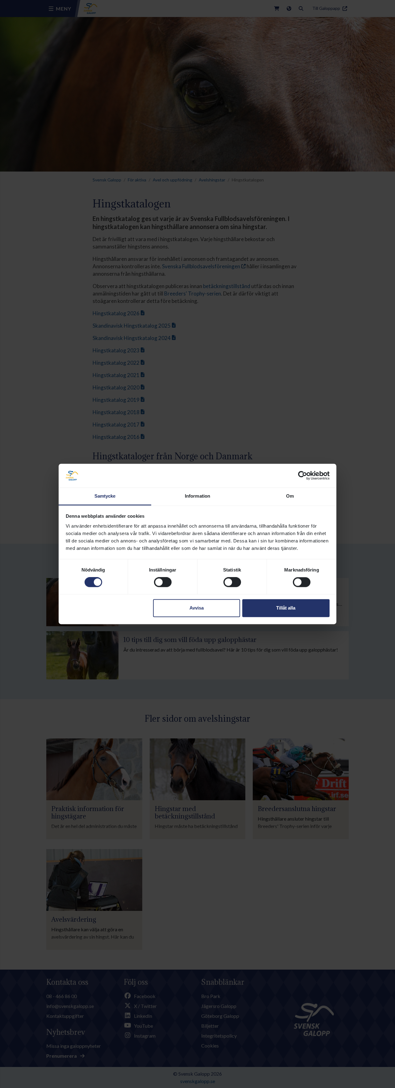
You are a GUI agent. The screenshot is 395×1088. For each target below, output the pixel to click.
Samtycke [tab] (105, 496)
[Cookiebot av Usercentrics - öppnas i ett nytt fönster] (303, 475)
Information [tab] (197, 496)
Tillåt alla (285, 607)
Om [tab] (290, 496)
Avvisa (196, 607)
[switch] (163, 582)
